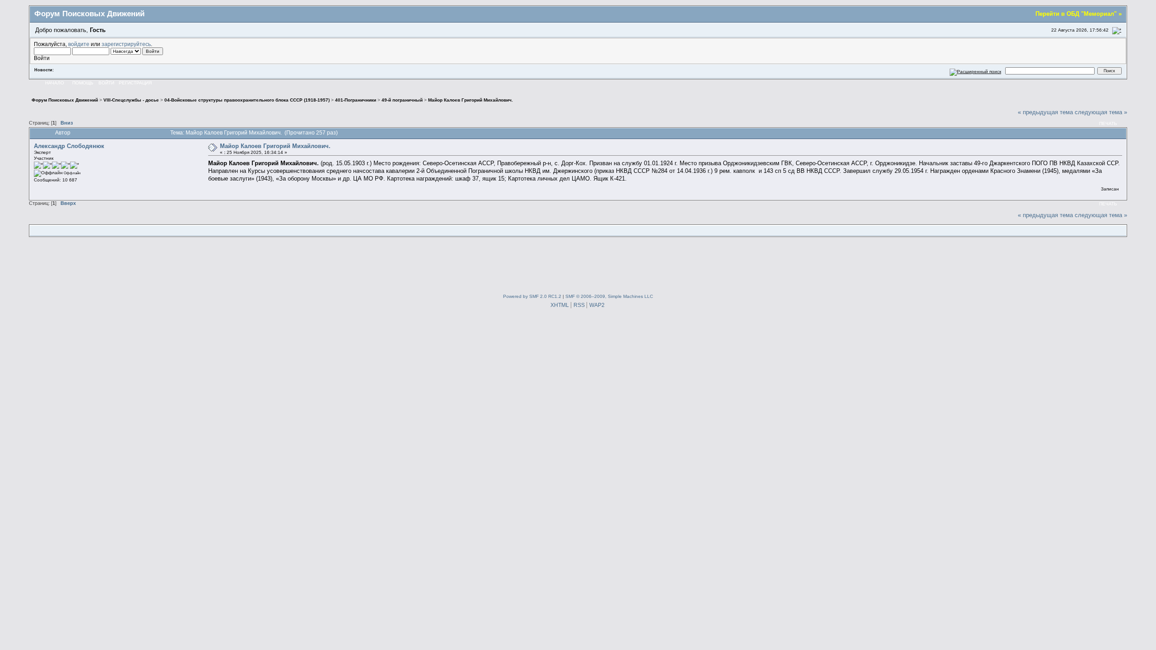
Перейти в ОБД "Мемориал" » (1078, 13)
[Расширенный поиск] (975, 70)
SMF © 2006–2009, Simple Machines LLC (609, 296)
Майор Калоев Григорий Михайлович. (275, 146)
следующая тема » (1101, 112)
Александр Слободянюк (69, 146)
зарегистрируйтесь (126, 44)
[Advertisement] (578, 263)
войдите (78, 44)
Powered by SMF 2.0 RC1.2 (532, 296)
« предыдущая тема (1045, 112)
